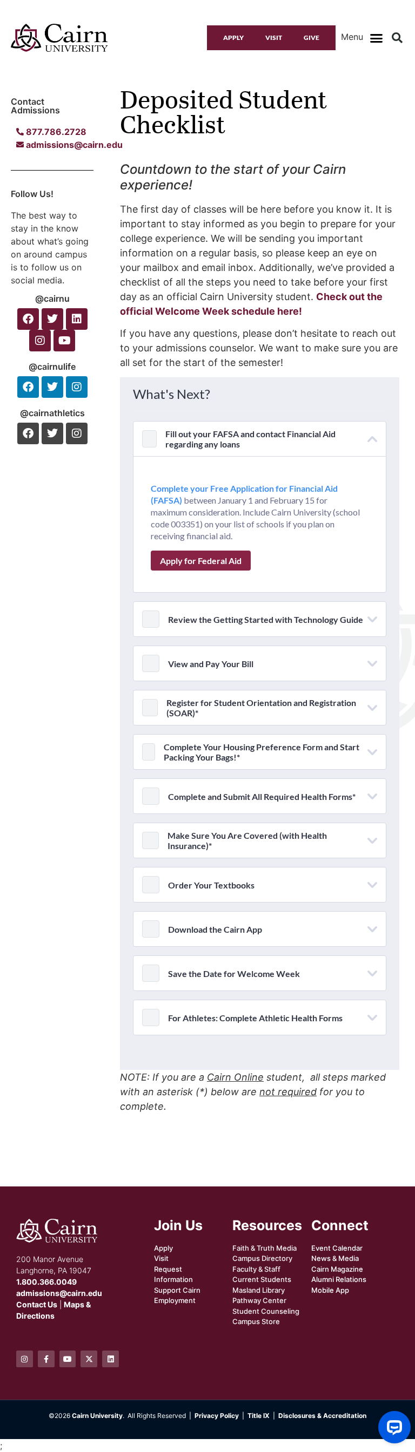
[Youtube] (64, 340)
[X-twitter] (89, 1359)
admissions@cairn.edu (59, 1293)
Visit (273, 37)
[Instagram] (40, 340)
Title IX (258, 1416)
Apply (233, 37)
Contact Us (36, 1304)
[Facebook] (28, 319)
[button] (376, 38)
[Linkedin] (77, 319)
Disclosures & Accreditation (322, 1416)
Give (311, 37)
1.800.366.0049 (46, 1281)
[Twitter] (52, 319)
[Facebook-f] (46, 1359)
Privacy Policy (217, 1416)
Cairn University (97, 1416)
